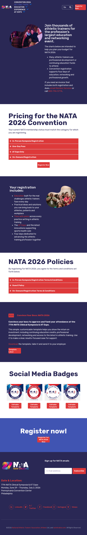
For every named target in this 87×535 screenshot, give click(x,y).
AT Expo (18, 12)
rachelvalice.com (59, 528)
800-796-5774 (55, 91)
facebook (47, 507)
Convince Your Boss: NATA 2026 (33, 315)
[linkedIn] (11, 507)
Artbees (44, 528)
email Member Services (61, 88)
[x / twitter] (25, 507)
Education (19, 7)
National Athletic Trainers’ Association (26, 528)
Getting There (21, 5)
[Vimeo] (68, 507)
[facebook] (39, 507)
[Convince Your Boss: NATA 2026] (11, 315)
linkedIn (18, 507)
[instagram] (54, 507)
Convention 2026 (22, 2)
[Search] (70, 7)
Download (13, 344)
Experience (19, 9)
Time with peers (21, 216)
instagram (62, 507)
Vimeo (74, 507)
